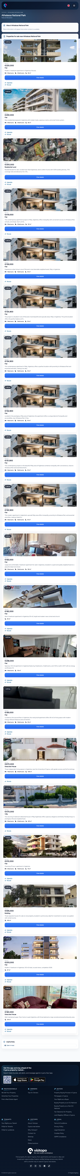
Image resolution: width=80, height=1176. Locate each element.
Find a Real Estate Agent (10, 1099)
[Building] (40, 896)
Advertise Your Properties (10, 1096)
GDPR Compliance (60, 1137)
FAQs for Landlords (8, 1130)
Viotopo (4, 12)
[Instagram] (35, 1166)
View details (40, 77)
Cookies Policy (59, 1133)
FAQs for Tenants (7, 1126)
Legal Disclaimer (59, 1130)
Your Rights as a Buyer (61, 1099)
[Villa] (40, 796)
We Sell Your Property (9, 1093)
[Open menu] (74, 5)
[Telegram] (44, 1166)
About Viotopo (33, 1123)
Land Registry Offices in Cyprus (64, 1115)
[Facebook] (31, 1166)
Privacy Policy (58, 1126)
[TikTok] (49, 1166)
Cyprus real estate (34, 1126)
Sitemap (30, 1137)
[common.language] (68, 5)
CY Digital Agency (73, 1173)
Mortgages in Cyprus (61, 1096)
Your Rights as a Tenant (9, 1123)
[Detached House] (40, 749)
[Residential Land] (40, 149)
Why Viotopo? (32, 1130)
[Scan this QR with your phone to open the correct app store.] (7, 1079)
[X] (40, 1166)
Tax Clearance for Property (63, 1112)
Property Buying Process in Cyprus (65, 1093)
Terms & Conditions (60, 1123)
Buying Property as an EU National (65, 1103)
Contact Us (31, 1133)
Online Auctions (33, 1143)
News (30, 1140)
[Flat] (40, 50)
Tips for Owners (33, 1093)
